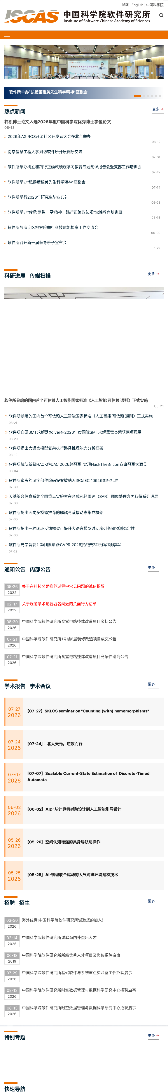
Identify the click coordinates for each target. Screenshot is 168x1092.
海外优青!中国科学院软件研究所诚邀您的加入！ (64, 920)
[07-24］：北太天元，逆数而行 (54, 743)
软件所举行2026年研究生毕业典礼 (38, 197)
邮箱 (125, 5)
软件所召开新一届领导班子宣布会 (37, 242)
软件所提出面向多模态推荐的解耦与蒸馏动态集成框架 (56, 512)
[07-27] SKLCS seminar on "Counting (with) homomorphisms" (88, 711)
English (137, 5)
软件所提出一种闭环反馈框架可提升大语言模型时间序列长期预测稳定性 (72, 528)
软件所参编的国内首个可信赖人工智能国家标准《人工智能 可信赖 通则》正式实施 (81, 416)
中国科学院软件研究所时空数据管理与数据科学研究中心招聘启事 (79, 990)
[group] (84, 72)
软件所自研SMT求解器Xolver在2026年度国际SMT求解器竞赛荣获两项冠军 (75, 432)
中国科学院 (155, 5)
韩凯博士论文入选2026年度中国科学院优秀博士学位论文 (57, 121)
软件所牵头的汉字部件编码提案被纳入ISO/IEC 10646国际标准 (63, 480)
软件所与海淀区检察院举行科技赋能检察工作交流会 (53, 227)
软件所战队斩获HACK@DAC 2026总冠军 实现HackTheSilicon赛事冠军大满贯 (78, 464)
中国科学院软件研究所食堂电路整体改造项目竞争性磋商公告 (75, 656)
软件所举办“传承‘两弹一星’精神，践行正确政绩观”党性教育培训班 (65, 212)
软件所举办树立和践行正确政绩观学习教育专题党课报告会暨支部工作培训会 (75, 167)
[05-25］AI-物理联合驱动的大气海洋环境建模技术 (72, 874)
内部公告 (40, 569)
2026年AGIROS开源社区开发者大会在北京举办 (49, 136)
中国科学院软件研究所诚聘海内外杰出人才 (59, 937)
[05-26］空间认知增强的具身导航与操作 (63, 842)
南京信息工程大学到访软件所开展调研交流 (45, 152)
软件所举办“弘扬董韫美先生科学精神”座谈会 (47, 182)
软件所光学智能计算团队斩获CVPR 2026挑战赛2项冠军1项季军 (65, 544)
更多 (155, 109)
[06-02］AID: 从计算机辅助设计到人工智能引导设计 (74, 809)
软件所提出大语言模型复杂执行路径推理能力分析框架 (56, 448)
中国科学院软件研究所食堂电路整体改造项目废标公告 (69, 621)
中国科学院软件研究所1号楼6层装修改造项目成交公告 (69, 639)
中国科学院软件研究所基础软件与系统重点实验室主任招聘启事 (77, 972)
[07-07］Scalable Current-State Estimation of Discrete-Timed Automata (88, 776)
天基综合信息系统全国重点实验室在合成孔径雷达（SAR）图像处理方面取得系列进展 (83, 496)
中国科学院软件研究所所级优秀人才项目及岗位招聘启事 (71, 955)
